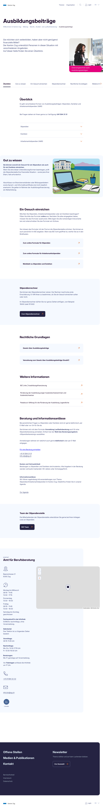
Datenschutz (8, 781)
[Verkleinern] (39, 573)
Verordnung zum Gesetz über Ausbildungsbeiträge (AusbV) (46, 360)
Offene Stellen (12, 752)
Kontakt (8, 763)
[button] (61, 5)
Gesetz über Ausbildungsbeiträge (36, 348)
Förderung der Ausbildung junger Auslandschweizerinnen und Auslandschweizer (43, 394)
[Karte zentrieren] (39, 578)
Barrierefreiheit (8, 775)
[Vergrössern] (39, 569)
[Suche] (80, 5)
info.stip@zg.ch (25, 456)
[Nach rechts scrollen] (101, 83)
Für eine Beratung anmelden (30, 450)
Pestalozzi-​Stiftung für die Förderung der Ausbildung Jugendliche (44, 403)
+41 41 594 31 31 (26, 454)
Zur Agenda (24, 492)
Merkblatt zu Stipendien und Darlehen (37, 264)
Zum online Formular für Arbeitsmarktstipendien (41, 253)
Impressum (7, 778)
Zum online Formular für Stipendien (36, 243)
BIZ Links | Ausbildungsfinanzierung (33, 385)
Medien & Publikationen (18, 758)
